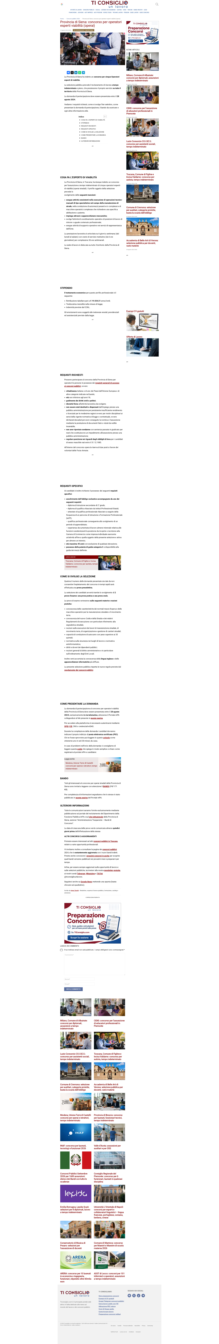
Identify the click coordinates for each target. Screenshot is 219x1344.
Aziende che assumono (108, 10)
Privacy (143, 1325)
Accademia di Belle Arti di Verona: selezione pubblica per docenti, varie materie (108, 1087)
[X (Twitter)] (134, 1295)
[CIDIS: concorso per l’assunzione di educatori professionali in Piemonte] (109, 1007)
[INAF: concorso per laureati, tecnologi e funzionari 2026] (75, 1133)
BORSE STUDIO (107, 12)
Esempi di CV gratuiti (106, 1299)
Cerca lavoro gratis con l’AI (108, 1304)
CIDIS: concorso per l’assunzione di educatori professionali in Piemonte (109, 1023)
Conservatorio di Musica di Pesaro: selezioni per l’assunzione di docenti (72, 1246)
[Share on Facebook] (68, 72)
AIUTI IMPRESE (89, 12)
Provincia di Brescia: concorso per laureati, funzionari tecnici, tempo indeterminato (108, 1118)
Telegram (81, 874)
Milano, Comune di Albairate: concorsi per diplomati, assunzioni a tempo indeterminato (73, 1024)
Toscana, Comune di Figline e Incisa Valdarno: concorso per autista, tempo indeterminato (108, 1056)
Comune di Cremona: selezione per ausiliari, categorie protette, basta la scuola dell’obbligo (75, 1087)
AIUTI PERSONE (98, 12)
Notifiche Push (114, 1331)
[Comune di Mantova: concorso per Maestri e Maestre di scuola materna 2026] (109, 1230)
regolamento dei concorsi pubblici (78, 670)
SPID (66, 726)
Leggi (145, 10)
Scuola (98, 10)
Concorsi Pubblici (88, 10)
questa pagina (97, 718)
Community (150, 1325)
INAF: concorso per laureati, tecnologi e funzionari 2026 (73, 1147)
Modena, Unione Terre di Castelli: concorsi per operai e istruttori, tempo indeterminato (75, 1118)
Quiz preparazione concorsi (109, 1296)
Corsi (124, 10)
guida (79, 749)
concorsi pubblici (109, 849)
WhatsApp (90, 874)
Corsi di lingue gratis (106, 1309)
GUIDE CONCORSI (144, 12)
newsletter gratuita (112, 870)
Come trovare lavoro (106, 1312)
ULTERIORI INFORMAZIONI (90, 141)
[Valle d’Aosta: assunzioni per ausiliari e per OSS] (109, 1133)
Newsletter (137, 1325)
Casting (119, 10)
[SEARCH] (157, 4)
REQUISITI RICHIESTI (88, 126)
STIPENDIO (85, 123)
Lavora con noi (123, 1331)
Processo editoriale (128, 1325)
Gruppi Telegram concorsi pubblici (111, 1301)
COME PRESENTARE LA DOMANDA (93, 135)
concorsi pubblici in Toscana (106, 841)
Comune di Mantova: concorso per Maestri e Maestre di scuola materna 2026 (109, 1246)
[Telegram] (143, 1295)
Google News (86, 882)
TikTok (100, 874)
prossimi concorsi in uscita (98, 856)
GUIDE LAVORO (134, 12)
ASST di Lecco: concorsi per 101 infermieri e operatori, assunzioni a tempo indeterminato (109, 1276)
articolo (106, 738)
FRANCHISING (73, 12)
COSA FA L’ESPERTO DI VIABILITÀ (93, 120)
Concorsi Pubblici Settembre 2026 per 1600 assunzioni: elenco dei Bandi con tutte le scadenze (73, 1177)
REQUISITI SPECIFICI (88, 129)
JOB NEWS (80, 12)
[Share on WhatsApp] (79, 72)
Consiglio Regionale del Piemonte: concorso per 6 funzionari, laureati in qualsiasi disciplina (108, 1177)
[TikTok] (138, 1295)
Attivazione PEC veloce (107, 1306)
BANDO (83, 138)
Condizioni (131, 1331)
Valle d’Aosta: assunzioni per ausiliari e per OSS (107, 1147)
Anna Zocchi (75, 890)
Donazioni (138, 1331)
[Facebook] (129, 1295)
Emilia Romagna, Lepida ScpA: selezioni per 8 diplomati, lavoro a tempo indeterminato (75, 1210)
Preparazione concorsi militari (110, 1314)
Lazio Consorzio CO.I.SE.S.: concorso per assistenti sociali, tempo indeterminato (74, 1056)
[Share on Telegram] (83, 72)
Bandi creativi (138, 10)
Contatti (119, 1325)
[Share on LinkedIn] (75, 72)
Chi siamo (113, 1325)
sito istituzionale (96, 817)
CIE (70, 726)
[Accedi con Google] (61, 4)
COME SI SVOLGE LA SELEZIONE (92, 132)
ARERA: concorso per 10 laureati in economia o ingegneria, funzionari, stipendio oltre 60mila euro (75, 1277)
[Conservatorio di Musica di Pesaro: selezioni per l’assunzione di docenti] (75, 1230)
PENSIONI (126, 12)
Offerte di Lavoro (76, 10)
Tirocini (129, 10)
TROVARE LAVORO (118, 12)
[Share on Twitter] (72, 72)
